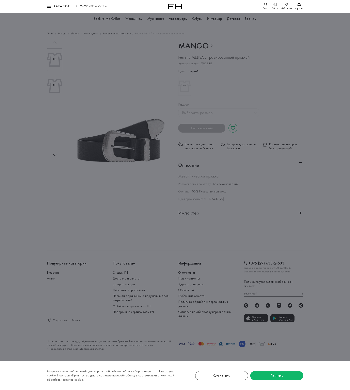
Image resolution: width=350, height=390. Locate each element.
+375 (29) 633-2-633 (90, 6)
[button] (58, 6)
